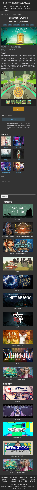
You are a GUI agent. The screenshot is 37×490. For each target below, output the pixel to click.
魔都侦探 (13, 481)
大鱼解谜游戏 (4, 477)
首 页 (5, 6)
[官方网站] (18, 47)
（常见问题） (10, 115)
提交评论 (4, 196)
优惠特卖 (6, 10)
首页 (2, 15)
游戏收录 (17, 486)
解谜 (10, 25)
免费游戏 (28, 8)
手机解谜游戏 (13, 477)
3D (27, 25)
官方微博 (24, 486)
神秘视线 (4, 479)
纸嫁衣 (23, 479)
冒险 (5, 25)
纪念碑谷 (4, 481)
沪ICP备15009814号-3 (18, 489)
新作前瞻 (20, 8)
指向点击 (16, 25)
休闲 (22, 25)
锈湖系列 (13, 479)
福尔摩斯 (32, 481)
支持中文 (13, 8)
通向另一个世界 (23, 481)
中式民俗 (25, 6)
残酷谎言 (32, 479)
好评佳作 (6, 8)
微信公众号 (31, 486)
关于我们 (3, 486)
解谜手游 (18, 6)
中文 (32, 25)
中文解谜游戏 (23, 477)
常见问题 (10, 486)
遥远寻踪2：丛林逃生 (10, 15)
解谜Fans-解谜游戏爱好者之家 (16, 2)
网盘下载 (13, 119)
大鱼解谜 (11, 6)
